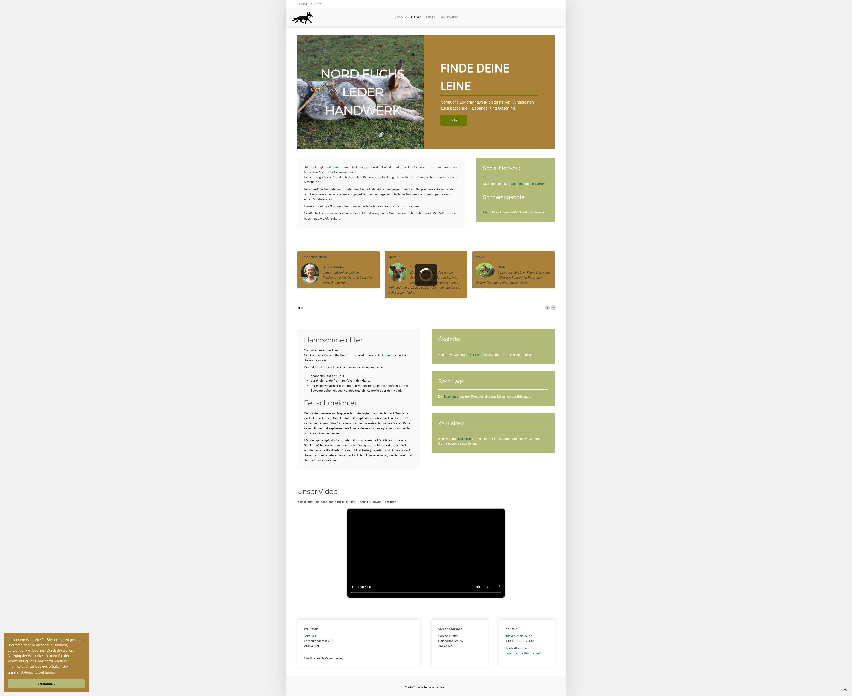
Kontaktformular (516, 648)
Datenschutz (532, 653)
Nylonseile (464, 438)
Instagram (538, 183)
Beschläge (451, 396)
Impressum (513, 653)
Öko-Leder (475, 354)
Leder (430, 17)
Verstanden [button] (46, 684)
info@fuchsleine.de (518, 636)
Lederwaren (334, 167)
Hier (486, 212)
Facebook (516, 183)
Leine (386, 355)
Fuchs (416, 17)
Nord (398, 17)
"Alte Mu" (310, 636)
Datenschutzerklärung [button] (37, 672)
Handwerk (449, 17)
